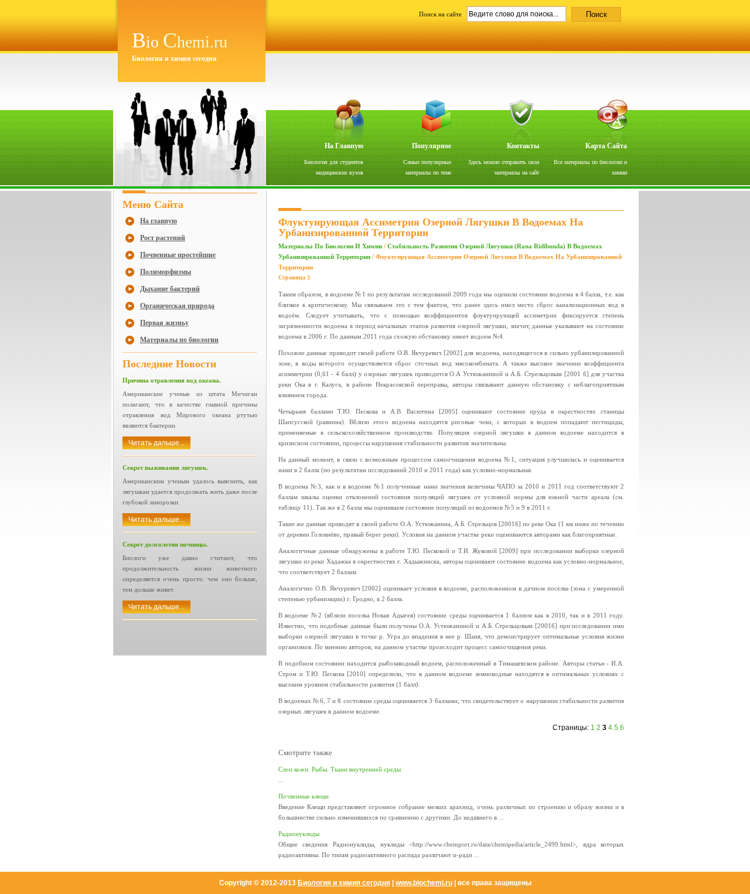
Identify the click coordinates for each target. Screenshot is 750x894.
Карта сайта (606, 146)
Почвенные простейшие (178, 255)
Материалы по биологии (179, 340)
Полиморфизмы (165, 272)
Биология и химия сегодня (344, 883)
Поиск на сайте (441, 14)
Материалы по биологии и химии (330, 246)
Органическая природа (177, 306)
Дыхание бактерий (170, 289)
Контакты (523, 146)
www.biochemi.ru (424, 883)
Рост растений (162, 238)
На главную (344, 146)
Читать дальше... (156, 443)
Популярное (431, 146)
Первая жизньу (164, 323)
